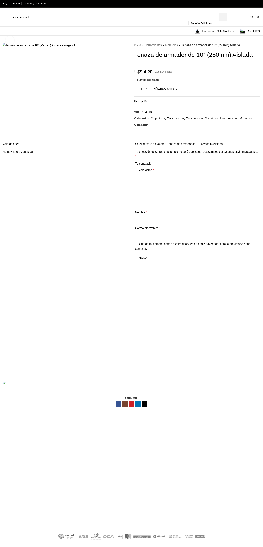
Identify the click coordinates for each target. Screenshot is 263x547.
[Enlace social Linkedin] (254, 3)
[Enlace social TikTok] (258, 3)
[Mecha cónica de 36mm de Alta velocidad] (97, 316)
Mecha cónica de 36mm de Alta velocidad (93, 350)
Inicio (137, 45)
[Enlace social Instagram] (246, 3)
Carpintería (158, 118)
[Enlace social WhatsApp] (159, 125)
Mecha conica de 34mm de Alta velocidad (29, 350)
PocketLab (147, 523)
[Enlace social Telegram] (163, 125)
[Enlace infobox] (215, 31)
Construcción (175, 118)
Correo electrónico (147, 227)
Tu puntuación (144, 163)
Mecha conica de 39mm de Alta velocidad (157, 350)
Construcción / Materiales (202, 118)
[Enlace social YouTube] (250, 3)
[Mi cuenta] (238, 17)
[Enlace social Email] (155, 125)
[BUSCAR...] (223, 17)
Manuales (171, 45)
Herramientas (153, 45)
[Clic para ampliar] (9, 40)
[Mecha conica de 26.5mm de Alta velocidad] (225, 316)
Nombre (141, 212)
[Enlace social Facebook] (242, 3)
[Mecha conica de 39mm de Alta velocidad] (161, 316)
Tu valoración (144, 170)
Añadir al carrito (165, 88)
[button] (33, 366)
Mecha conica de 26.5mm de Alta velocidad (222, 350)
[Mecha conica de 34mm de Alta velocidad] (33, 316)
